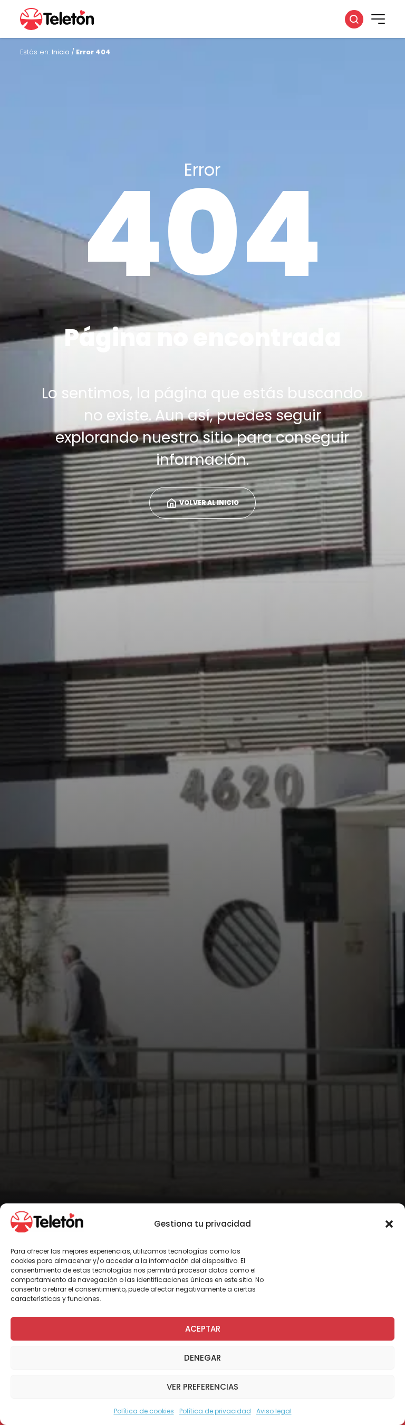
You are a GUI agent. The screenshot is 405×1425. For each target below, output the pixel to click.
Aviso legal (274, 1411)
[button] (389, 1224)
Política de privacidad (215, 1411)
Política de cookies (144, 1411)
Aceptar (202, 1328)
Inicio (61, 51)
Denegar (202, 1357)
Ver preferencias (202, 1386)
